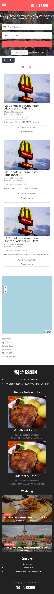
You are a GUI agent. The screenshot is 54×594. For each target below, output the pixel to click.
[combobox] (27, 35)
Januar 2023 (7, 346)
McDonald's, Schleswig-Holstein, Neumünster (13, 113)
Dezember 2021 (9, 357)
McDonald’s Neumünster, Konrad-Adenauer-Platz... (22, 239)
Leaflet (47, 331)
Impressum (28, 567)
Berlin (7, 514)
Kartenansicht (27, 131)
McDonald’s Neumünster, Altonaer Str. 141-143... (21, 107)
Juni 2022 (6, 349)
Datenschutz (28, 564)
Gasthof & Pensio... (27, 430)
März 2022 (7, 353)
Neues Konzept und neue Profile (28, 571)
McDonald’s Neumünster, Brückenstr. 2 (21, 173)
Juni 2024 (6, 339)
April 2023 (7, 342)
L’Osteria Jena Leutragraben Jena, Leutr (27, 548)
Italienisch (9, 544)
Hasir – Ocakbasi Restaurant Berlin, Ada (27, 518)
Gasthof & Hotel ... (27, 476)
